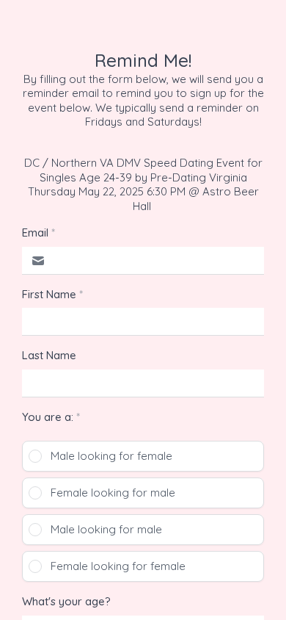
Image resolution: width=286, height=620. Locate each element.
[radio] (143, 456)
